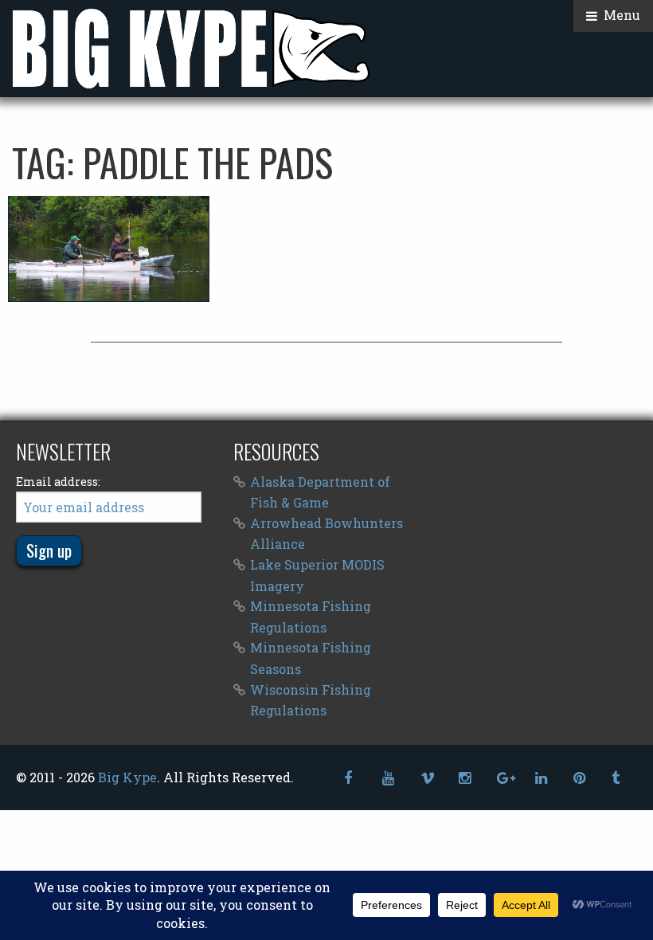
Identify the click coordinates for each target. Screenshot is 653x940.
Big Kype (127, 777)
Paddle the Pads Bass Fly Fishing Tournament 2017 (109, 249)
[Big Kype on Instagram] (465, 778)
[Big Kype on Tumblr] (618, 778)
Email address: (58, 481)
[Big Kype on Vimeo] (427, 778)
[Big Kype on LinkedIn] (541, 778)
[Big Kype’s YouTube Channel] (389, 778)
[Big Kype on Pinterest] (580, 778)
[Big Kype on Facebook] (350, 778)
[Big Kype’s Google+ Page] (503, 778)
